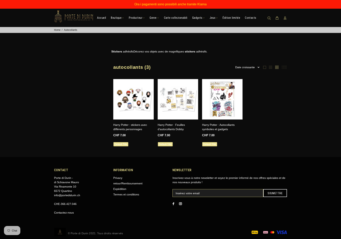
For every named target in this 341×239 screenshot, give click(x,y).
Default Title (120, 144)
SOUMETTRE (275, 193)
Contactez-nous (64, 212)
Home (57, 30)
